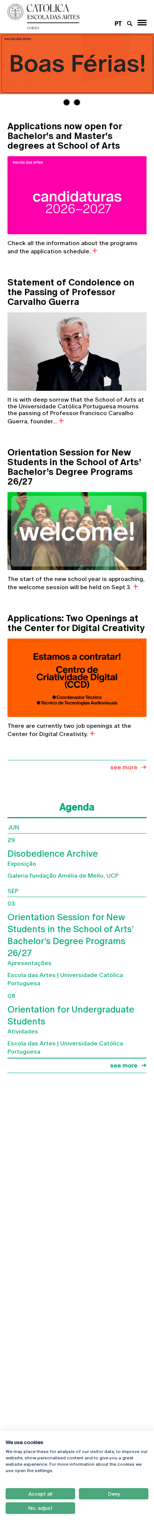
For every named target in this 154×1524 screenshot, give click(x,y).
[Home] (64, 17)
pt (118, 23)
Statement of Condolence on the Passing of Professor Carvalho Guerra (70, 292)
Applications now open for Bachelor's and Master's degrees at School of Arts (64, 136)
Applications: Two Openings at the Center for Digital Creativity (76, 623)
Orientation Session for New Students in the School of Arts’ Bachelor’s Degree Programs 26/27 (74, 466)
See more (124, 767)
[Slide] (77, 64)
